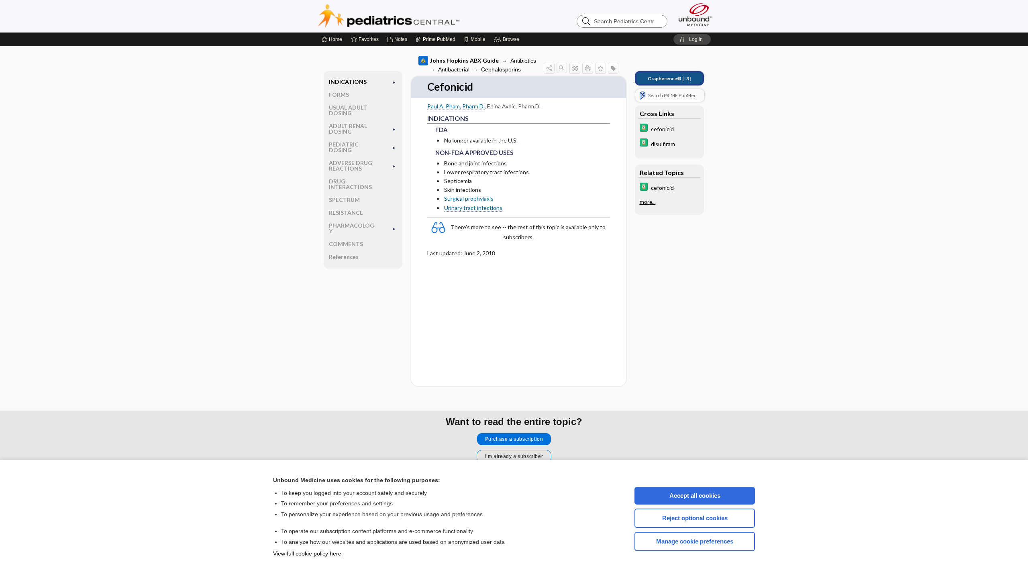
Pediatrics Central (417, 16)
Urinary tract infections (473, 207)
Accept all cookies (694, 495)
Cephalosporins (501, 69)
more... (648, 202)
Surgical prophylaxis (469, 198)
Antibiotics (523, 60)
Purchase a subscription (514, 439)
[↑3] (669, 78)
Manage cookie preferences (694, 541)
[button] (508, 39)
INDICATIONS (348, 81)
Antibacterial (453, 69)
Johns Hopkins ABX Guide (464, 60)
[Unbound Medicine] (695, 14)
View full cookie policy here (307, 553)
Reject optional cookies (695, 518)
